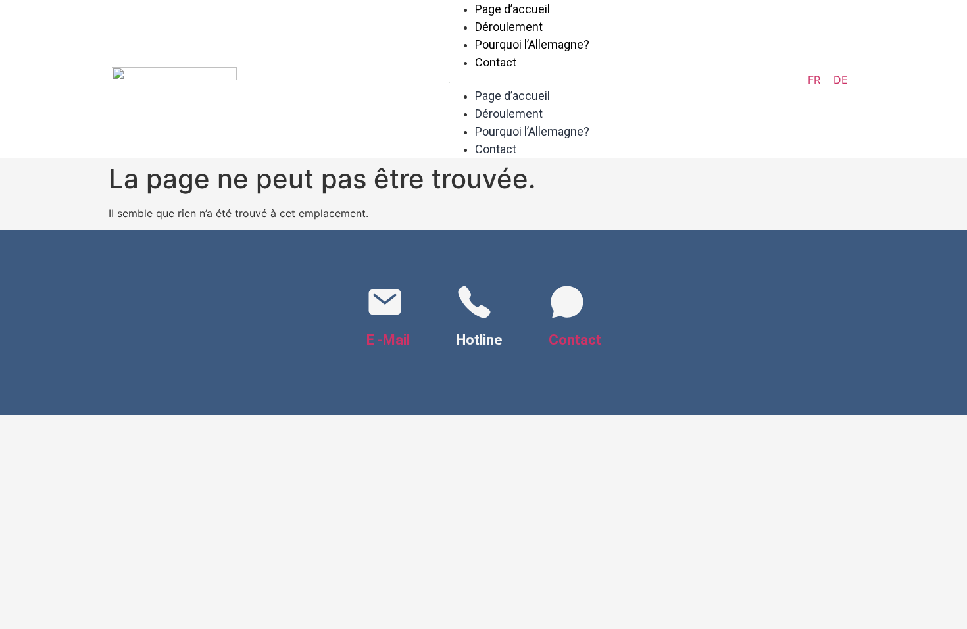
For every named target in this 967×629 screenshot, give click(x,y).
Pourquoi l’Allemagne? (532, 44)
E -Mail (388, 340)
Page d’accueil (512, 96)
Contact (495, 62)
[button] (519, 79)
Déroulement (509, 27)
